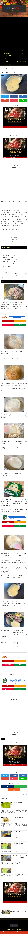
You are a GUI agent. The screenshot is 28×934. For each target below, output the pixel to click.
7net (20, 324)
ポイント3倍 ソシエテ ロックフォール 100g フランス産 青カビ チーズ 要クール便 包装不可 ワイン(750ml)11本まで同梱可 (17, 517)
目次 (12, 237)
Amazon (19, 321)
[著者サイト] (7, 786)
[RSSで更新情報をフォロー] (14, 789)
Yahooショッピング (8, 324)
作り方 (13, 241)
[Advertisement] (14, 32)
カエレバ (18, 520)
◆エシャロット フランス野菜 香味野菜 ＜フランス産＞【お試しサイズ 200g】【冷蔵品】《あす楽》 (17, 316)
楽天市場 (8, 321)
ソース (3, 739)
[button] (25, 415)
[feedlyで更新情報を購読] (20, 786)
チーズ (12, 739)
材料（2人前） (15, 239)
